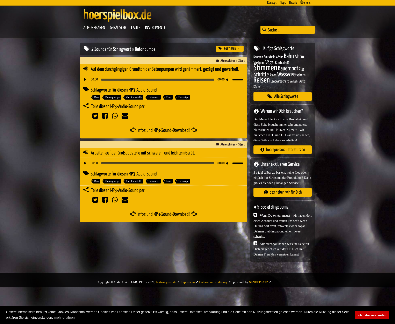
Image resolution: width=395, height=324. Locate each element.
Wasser (283, 75)
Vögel (269, 62)
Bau (96, 97)
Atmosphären (94, 28)
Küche (256, 87)
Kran (168, 97)
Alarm (299, 57)
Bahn (289, 56)
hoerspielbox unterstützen (285, 149)
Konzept (271, 3)
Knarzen (258, 57)
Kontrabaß (282, 63)
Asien (273, 75)
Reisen (261, 80)
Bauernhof (288, 69)
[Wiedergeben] (85, 80)
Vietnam (259, 63)
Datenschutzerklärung (213, 282)
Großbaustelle (134, 97)
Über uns (305, 3)
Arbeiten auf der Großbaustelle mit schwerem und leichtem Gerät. (143, 153)
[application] (163, 79)
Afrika (279, 57)
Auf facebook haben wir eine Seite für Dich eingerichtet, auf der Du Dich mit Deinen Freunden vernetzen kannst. (281, 249)
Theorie (293, 3)
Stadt (241, 60)
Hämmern (154, 97)
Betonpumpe (112, 97)
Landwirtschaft (280, 81)
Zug (301, 69)
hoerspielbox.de (117, 15)
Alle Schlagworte (286, 96)
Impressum (188, 282)
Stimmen (265, 68)
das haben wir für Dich (286, 192)
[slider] (238, 79)
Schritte (261, 75)
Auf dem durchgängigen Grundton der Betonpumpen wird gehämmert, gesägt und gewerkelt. (165, 69)
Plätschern (298, 75)
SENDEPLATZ (258, 282)
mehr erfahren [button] (64, 317)
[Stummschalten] (228, 80)
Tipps (283, 3)
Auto (302, 81)
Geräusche (118, 28)
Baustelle (269, 57)
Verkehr (294, 81)
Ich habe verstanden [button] (372, 315)
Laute (135, 28)
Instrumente (155, 28)
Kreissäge (183, 97)
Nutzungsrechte (166, 282)
